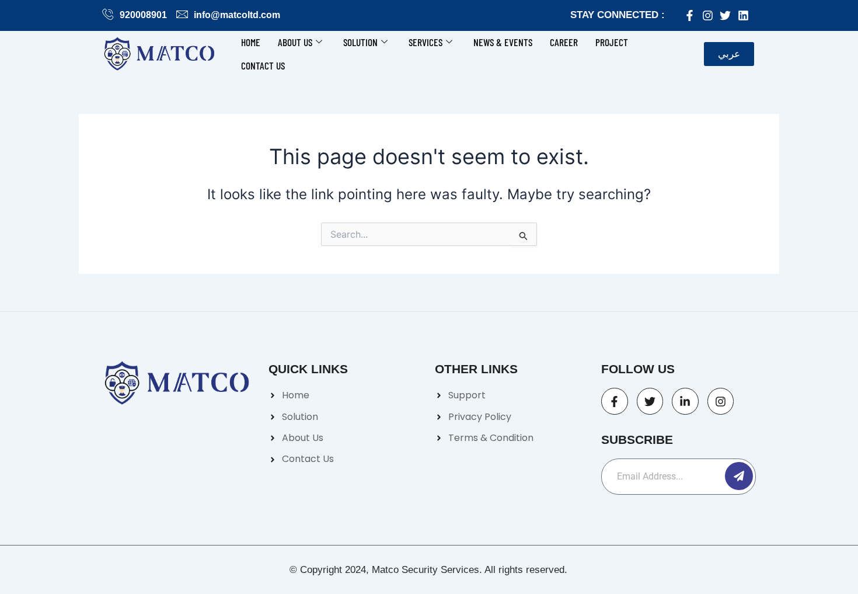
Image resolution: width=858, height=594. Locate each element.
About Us (295, 42)
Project (611, 42)
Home (250, 42)
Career (564, 42)
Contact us (263, 65)
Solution (360, 42)
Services (425, 42)
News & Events (502, 42)
